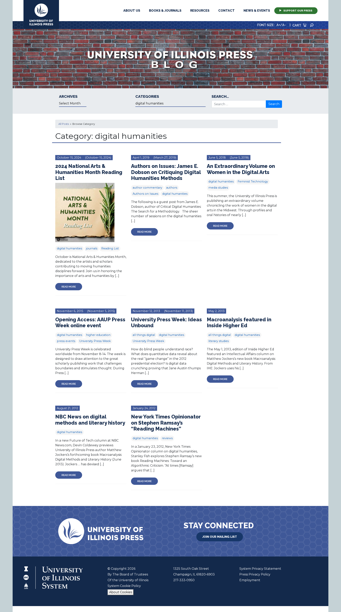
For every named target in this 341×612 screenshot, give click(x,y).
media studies (218, 187)
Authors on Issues (145, 194)
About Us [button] (131, 10)
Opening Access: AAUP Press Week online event (90, 323)
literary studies (218, 341)
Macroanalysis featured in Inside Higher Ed (239, 323)
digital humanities (69, 248)
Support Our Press (297, 10)
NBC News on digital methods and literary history (90, 420)
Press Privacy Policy (254, 574)
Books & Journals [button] (165, 10)
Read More (69, 286)
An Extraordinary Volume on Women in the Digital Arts (241, 169)
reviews (167, 438)
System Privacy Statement (260, 569)
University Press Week (95, 341)
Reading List (110, 248)
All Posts (63, 123)
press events (66, 341)
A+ (278, 25)
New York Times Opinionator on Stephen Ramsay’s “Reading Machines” (165, 423)
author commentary (147, 187)
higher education (98, 335)
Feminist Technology (253, 181)
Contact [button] (226, 10)
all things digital (144, 335)
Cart (297, 25)
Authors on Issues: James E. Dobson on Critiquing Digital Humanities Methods (166, 172)
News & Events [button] (257, 10)
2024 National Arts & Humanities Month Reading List (88, 172)
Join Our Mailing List (219, 537)
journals (91, 248)
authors (171, 187)
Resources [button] (199, 10)
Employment (249, 580)
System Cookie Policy (124, 586)
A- (284, 25)
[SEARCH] (311, 25)
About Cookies (120, 592)
